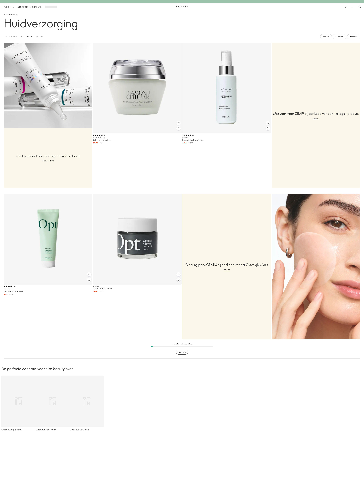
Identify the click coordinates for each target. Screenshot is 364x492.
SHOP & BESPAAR (48, 161)
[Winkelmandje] (360, 7)
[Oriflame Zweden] (182, 7)
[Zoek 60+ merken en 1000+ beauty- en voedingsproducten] (345, 7)
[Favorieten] (178, 123)
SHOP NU (316, 118)
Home (5, 15)
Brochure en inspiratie (29, 7)
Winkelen (9, 7)
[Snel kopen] (178, 128)
